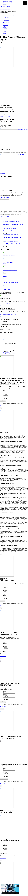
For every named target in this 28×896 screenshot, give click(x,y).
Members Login (6, 22)
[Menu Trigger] (25, 3)
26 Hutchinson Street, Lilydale (9, 15)
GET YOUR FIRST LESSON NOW (8, 314)
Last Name (5, 395)
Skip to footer (6, 4)
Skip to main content (7, 1)
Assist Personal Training (5, 9)
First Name (5, 393)
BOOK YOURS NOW (5, 116)
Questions (6, 347)
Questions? (6, 20)
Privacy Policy (6, 352)
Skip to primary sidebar (8, 2)
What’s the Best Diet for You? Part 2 (13, 224)
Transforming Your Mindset (10, 231)
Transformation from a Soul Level (12, 237)
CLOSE (2, 709)
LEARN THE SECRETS (5, 303)
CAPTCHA (5, 398)
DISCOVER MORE (4, 197)
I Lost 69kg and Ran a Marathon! (12, 243)
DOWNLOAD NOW (23, 129)
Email (4, 390)
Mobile (4, 595)
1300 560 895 (7, 17)
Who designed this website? (9, 353)
